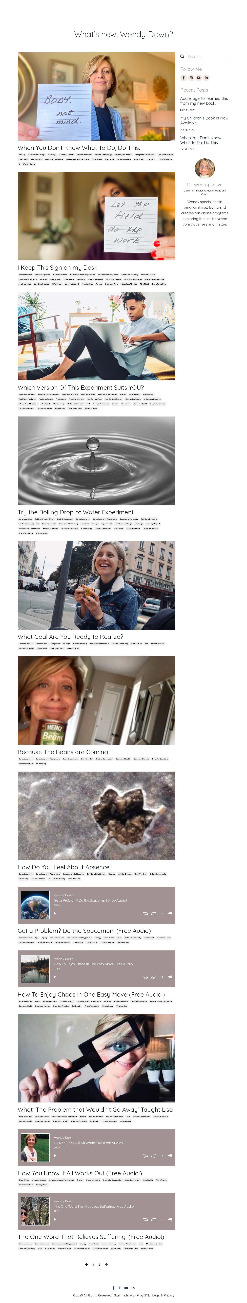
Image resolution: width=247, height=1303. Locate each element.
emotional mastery (129, 275)
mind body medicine (54, 159)
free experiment (95, 279)
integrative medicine (145, 155)
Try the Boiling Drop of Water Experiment (76, 512)
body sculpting (50, 1001)
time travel (91, 942)
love (119, 938)
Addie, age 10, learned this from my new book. (204, 101)
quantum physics (129, 284)
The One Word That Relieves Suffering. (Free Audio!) (91, 1236)
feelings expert (66, 155)
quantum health (26, 408)
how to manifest (84, 155)
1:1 (58, 7)
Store (138, 7)
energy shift (55, 279)
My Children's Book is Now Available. (204, 120)
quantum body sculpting (161, 1001)
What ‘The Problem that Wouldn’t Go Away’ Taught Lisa (95, 1109)
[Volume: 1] (170, 913)
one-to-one (141, 874)
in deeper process (123, 155)
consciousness (60, 275)
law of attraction (165, 155)
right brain (138, 159)
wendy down (29, 164)
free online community (29, 528)
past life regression (112, 1180)
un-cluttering (59, 879)
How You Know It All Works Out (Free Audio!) (80, 1173)
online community (101, 404)
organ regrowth (160, 1116)
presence (109, 159)
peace (99, 284)
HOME (44, 7)
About (156, 7)
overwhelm (97, 159)
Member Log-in (193, 10)
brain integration (42, 275)
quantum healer (157, 404)
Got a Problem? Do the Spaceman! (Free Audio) (84, 930)
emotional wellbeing (28, 279)
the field (151, 159)
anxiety (22, 155)
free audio (61, 399)
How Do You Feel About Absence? (65, 867)
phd (146, 644)
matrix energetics (154, 1244)
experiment (69, 279)
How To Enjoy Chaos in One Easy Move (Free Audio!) (91, 994)
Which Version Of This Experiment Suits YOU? (81, 387)
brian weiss (24, 1180)
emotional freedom (129, 519)
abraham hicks (25, 275)
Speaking (117, 7)
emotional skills (148, 275)
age (37, 938)
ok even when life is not (77, 159)
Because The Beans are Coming (63, 751)
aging (44, 938)
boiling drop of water (44, 519)
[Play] (55, 913)
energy (43, 279)
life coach (23, 159)
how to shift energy (103, 155)
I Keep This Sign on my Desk (57, 267)
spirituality (42, 648)
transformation (165, 159)
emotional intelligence (108, 275)
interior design (125, 874)
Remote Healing (75, 10)
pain (40, 1248)
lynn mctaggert (72, 284)
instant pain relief (114, 1116)
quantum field (124, 159)
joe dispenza (25, 284)
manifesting (36, 159)
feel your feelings (36, 155)
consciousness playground (82, 275)
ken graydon (87, 759)
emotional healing (27, 394)
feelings (52, 155)
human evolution (133, 399)
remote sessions (160, 759)
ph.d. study (136, 644)
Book (97, 7)
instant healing (80, 644)
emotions (85, 524)
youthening (41, 764)
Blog (174, 7)
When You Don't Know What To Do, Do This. (79, 147)
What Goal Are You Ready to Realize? (70, 636)
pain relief (149, 938)
